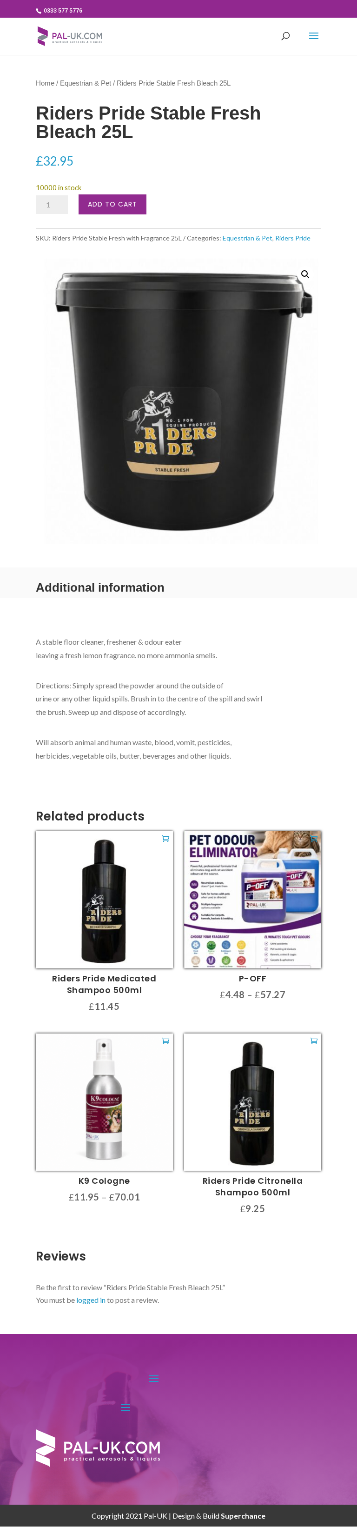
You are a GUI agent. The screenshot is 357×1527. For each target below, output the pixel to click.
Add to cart (112, 204)
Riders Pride (293, 238)
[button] (305, 274)
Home (45, 83)
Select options (313, 838)
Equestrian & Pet (85, 83)
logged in (91, 1299)
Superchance (243, 1515)
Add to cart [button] (165, 838)
